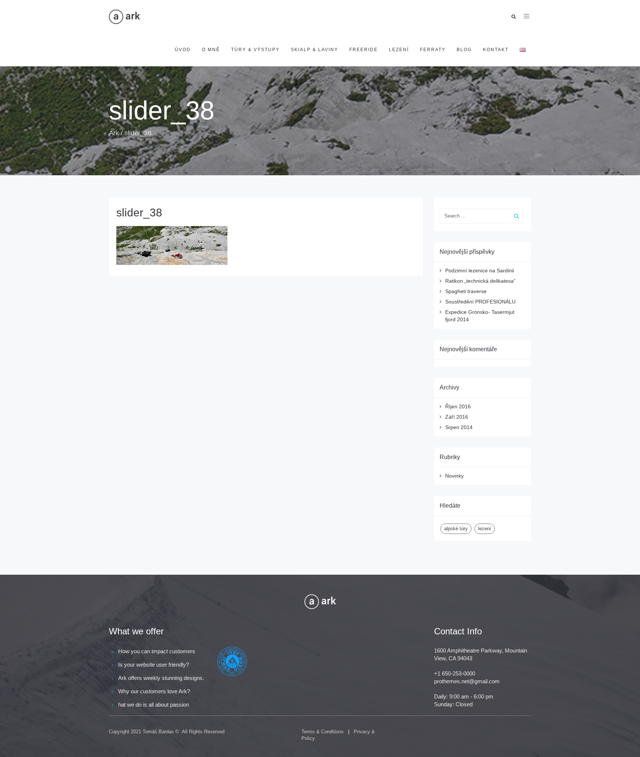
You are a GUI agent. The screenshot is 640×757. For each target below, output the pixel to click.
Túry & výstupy (255, 49)
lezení (484, 528)
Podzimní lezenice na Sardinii (479, 270)
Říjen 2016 (458, 406)
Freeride (363, 49)
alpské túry (456, 528)
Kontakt (496, 49)
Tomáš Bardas (158, 731)
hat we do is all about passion (153, 704)
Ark (114, 133)
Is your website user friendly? (153, 664)
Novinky (454, 476)
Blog (464, 49)
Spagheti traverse (466, 291)
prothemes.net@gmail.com (467, 681)
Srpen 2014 (459, 427)
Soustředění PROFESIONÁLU (480, 302)
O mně (211, 49)
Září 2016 (456, 417)
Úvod (183, 49)
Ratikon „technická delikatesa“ (480, 281)
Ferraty (433, 49)
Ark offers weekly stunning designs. (161, 678)
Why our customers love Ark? (154, 691)
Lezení (399, 49)
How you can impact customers (156, 651)
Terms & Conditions (322, 731)
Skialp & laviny (314, 49)
